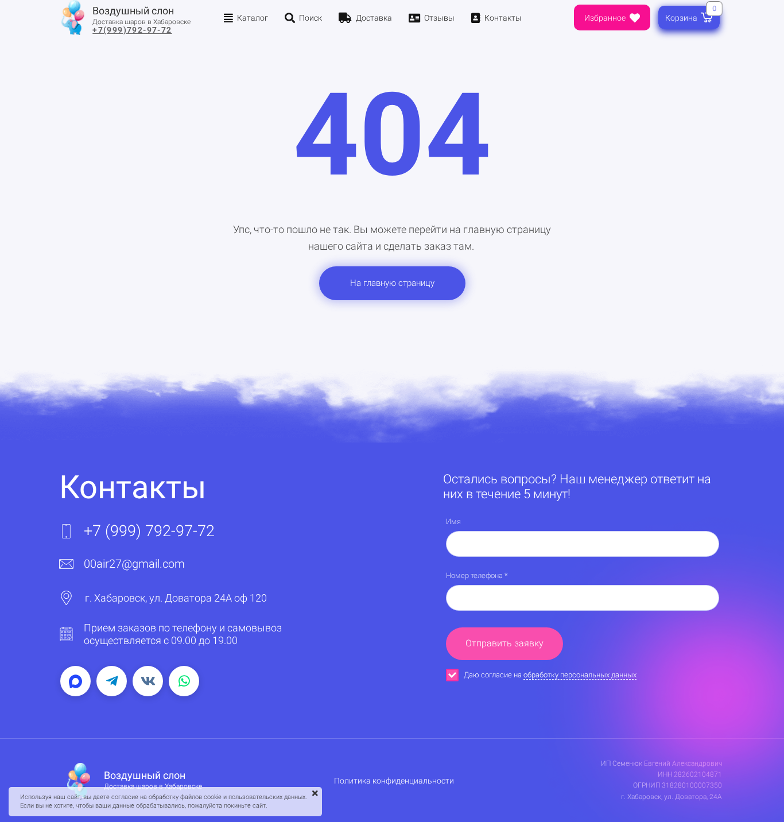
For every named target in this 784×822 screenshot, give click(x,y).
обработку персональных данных (579, 674)
